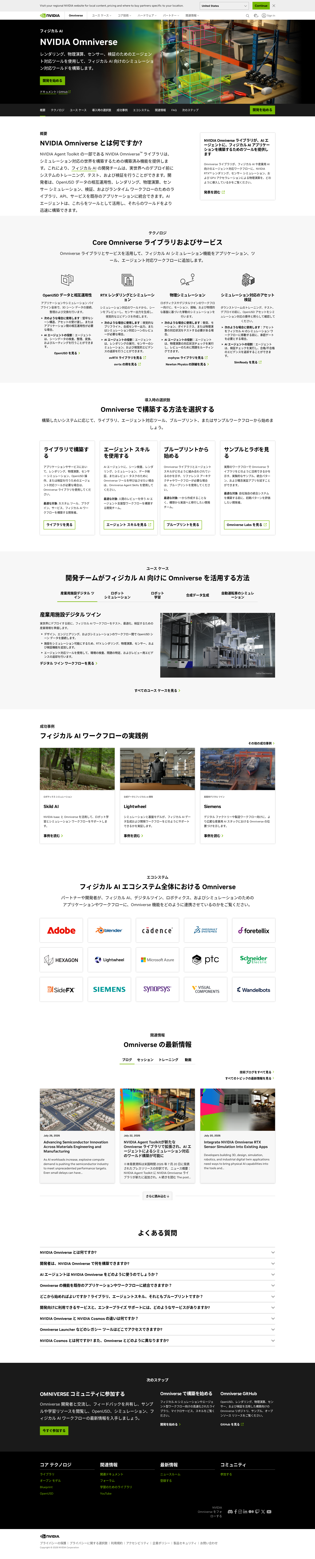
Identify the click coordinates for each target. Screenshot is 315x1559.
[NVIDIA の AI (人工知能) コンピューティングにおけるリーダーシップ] (50, 16)
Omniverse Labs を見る (245, 525)
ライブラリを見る (59, 525)
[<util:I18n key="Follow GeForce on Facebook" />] (235, 1511)
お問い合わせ (209, 1543)
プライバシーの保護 (53, 1543)
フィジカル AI (83, 168)
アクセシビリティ (137, 1543)
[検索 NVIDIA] (248, 15)
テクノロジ (57, 110)
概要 (42, 110)
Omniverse (76, 15)
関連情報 (191, 15)
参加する (226, 1474)
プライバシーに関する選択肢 (89, 1543)
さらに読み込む (156, 1196)
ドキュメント (48, 92)
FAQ (174, 110)
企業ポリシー (161, 1543)
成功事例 (122, 110)
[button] (255, 16)
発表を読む (212, 192)
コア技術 (123, 15)
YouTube (106, 1493)
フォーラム (107, 1480)
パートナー (170, 15)
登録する (166, 1480)
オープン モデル (50, 1480)
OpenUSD (46, 1493)
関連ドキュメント (111, 1474)
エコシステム (141, 110)
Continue (261, 5)
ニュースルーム (170, 1474)
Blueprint (46, 1487)
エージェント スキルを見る (127, 525)
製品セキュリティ (185, 1543)
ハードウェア (146, 15)
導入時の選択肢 (101, 110)
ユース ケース (101, 15)
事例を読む (52, 836)
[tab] (77, 595)
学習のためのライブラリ (116, 1487)
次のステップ (190, 110)
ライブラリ (47, 1474)
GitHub (63, 92)
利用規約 (117, 1543)
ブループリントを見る (183, 525)
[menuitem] (76, 16)
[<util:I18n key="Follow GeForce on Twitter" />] (263, 1511)
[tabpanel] (157, 643)
